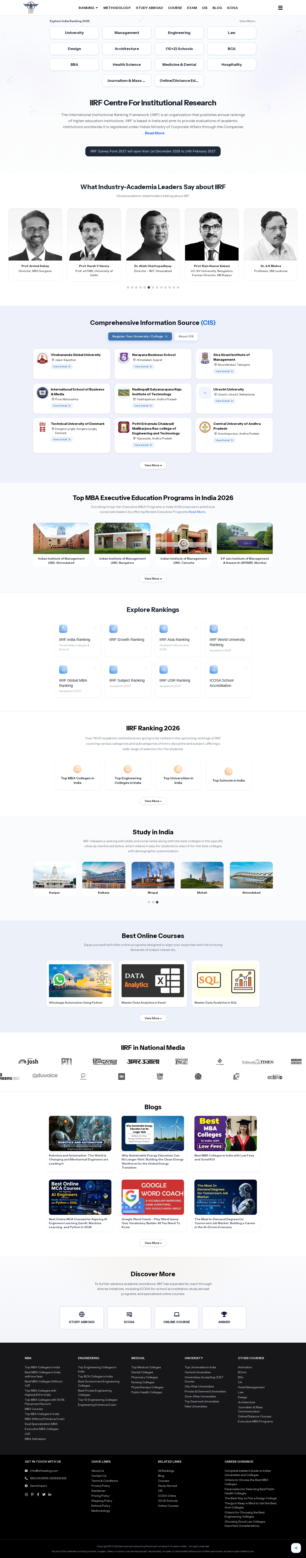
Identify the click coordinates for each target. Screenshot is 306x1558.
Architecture (246, 1402)
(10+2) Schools (168, 1501)
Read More (154, 133)
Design (242, 1397)
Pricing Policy (100, 1496)
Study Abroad (167, 1486)
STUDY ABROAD (149, 8)
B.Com (242, 1372)
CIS (205, 8)
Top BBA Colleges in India (42, 1414)
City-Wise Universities (199, 1386)
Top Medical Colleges (146, 1367)
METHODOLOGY (117, 8)
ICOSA (232, 8)
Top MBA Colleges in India (42, 1367)
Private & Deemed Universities (205, 1391)
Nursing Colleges (142, 1382)
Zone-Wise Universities (200, 1396)
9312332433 (58, 1478)
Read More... (197, 512)
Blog (161, 1476)
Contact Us (98, 1476)
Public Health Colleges (146, 1392)
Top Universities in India (200, 1367)
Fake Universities (196, 1406)
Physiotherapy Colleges (147, 1387)
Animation (245, 1367)
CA (240, 1382)
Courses (163, 1481)
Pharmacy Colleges (144, 1377)
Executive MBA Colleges (41, 1429)
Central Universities (198, 1372)
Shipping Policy (101, 1501)
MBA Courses (34, 1409)
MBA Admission (35, 1439)
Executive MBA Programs (255, 1421)
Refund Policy (100, 1506)
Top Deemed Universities (202, 1401)
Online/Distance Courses (254, 1416)
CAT (27, 1434)
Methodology (100, 1511)
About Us (97, 1471)
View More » (153, 801)
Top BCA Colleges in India (95, 1376)
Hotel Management (251, 1387)
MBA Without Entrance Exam (45, 1419)
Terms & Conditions (104, 1481)
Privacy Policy (100, 1486)
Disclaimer (98, 1491)
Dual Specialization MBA (41, 1424)
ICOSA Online (167, 1496)
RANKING (86, 8)
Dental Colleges (142, 1372)
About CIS (186, 336)
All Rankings (166, 1471)
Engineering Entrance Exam (97, 1405)
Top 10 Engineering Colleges (97, 1400)
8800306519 (39, 1478)
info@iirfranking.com (44, 1471)
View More (247, 21)
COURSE (175, 8)
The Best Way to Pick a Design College (251, 1498)
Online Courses (168, 1506)
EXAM (192, 8)
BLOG (217, 8)
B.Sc (241, 1377)
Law (241, 1392)
